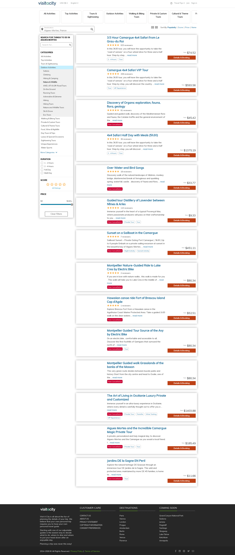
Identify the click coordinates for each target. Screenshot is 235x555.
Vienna (123, 519)
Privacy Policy (77, 551)
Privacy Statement (89, 522)
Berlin (122, 531)
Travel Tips (179, 3)
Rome (122, 534)
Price (187, 27)
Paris (122, 516)
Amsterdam (124, 528)
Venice (122, 537)
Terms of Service (92, 551)
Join (188, 3)
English (74, 3)
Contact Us (85, 516)
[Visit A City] (48, 510)
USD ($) (63, 3)
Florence (123, 540)
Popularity (172, 27)
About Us (84, 519)
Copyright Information (91, 525)
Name (193, 27)
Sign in (194, 3)
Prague (123, 525)
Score (180, 27)
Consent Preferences (90, 528)
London (123, 522)
